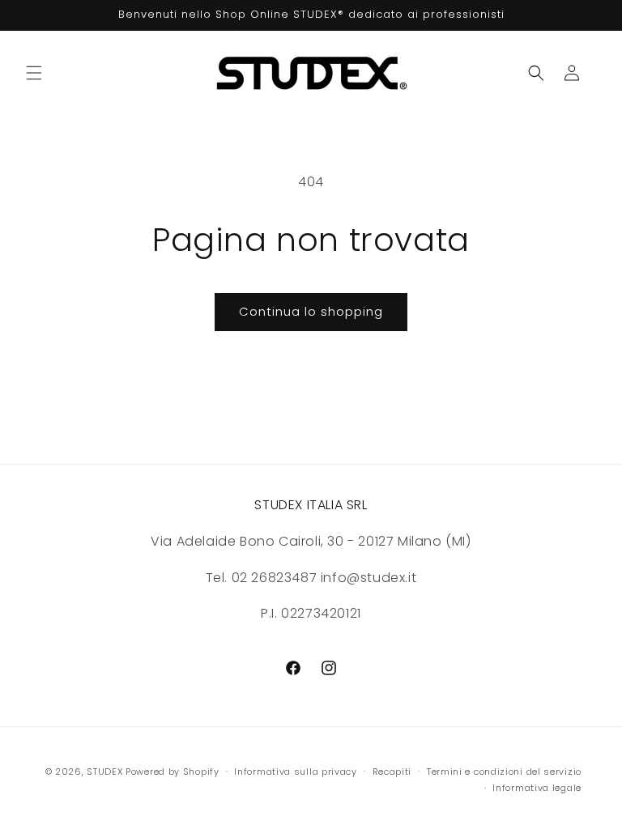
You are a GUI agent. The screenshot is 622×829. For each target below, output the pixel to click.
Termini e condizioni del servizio (504, 771)
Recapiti (392, 771)
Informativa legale (537, 787)
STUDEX (106, 771)
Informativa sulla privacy (295, 771)
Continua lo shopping (311, 311)
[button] (34, 73)
